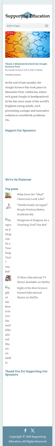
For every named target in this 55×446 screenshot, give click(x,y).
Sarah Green (15, 70)
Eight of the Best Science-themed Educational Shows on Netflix (32, 292)
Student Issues (13, 74)
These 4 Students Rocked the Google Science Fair (26, 65)
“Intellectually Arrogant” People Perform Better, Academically (32, 209)
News (39, 70)
